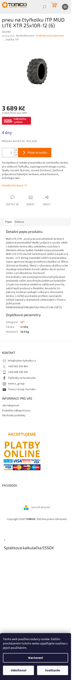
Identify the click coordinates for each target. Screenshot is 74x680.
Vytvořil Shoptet (40, 507)
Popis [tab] (8, 222)
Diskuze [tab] (19, 222)
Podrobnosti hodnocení (50, 36)
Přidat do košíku (37, 152)
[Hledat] (44, 7)
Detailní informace (12, 186)
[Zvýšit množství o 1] (16, 150)
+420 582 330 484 (18, 366)
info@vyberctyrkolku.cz (22, 361)
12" (22, 322)
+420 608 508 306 (18, 372)
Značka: (12, 40)
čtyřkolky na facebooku (22, 378)
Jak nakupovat (10, 405)
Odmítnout (18, 670)
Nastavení (35, 658)
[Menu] (65, 7)
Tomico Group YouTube (22, 389)
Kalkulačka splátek (20, 120)
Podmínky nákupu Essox (16, 411)
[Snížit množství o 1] (16, 155)
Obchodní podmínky (14, 415)
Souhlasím (52, 670)
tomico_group (16, 384)
